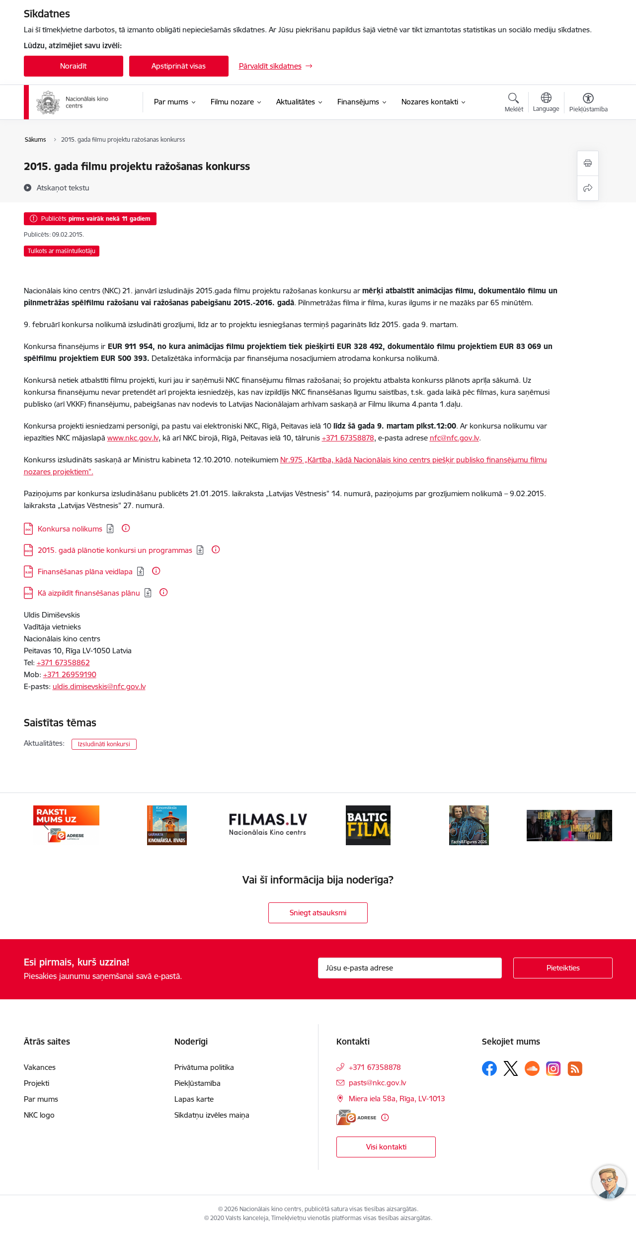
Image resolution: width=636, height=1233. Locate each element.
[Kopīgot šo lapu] (587, 188)
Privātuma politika (204, 1067)
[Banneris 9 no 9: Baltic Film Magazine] (368, 824)
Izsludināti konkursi (104, 744)
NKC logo (39, 1115)
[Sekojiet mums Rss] (574, 1068)
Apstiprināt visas (179, 66)
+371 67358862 (63, 662)
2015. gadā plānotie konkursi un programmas (115, 550)
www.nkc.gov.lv (133, 437)
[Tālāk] (589, 825)
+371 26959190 (69, 674)
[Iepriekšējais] (46, 825)
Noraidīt (73, 66)
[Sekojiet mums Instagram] (553, 1068)
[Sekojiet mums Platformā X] (510, 1068)
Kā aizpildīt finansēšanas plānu (89, 593)
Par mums (41, 1099)
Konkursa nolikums (70, 528)
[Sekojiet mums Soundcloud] (532, 1068)
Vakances (40, 1067)
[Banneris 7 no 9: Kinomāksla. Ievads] (167, 824)
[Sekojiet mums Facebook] (489, 1068)
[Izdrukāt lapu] (587, 163)
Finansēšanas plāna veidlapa (85, 571)
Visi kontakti (386, 1146)
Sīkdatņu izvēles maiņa (211, 1115)
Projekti (36, 1083)
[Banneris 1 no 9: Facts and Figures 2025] (469, 824)
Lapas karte (194, 1099)
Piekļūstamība (197, 1083)
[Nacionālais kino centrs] (82, 102)
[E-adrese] (356, 1117)
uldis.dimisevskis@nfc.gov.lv (99, 686)
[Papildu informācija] (126, 528)
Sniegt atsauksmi (318, 912)
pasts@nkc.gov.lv (377, 1082)
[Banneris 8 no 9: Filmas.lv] (268, 824)
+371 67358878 (348, 437)
